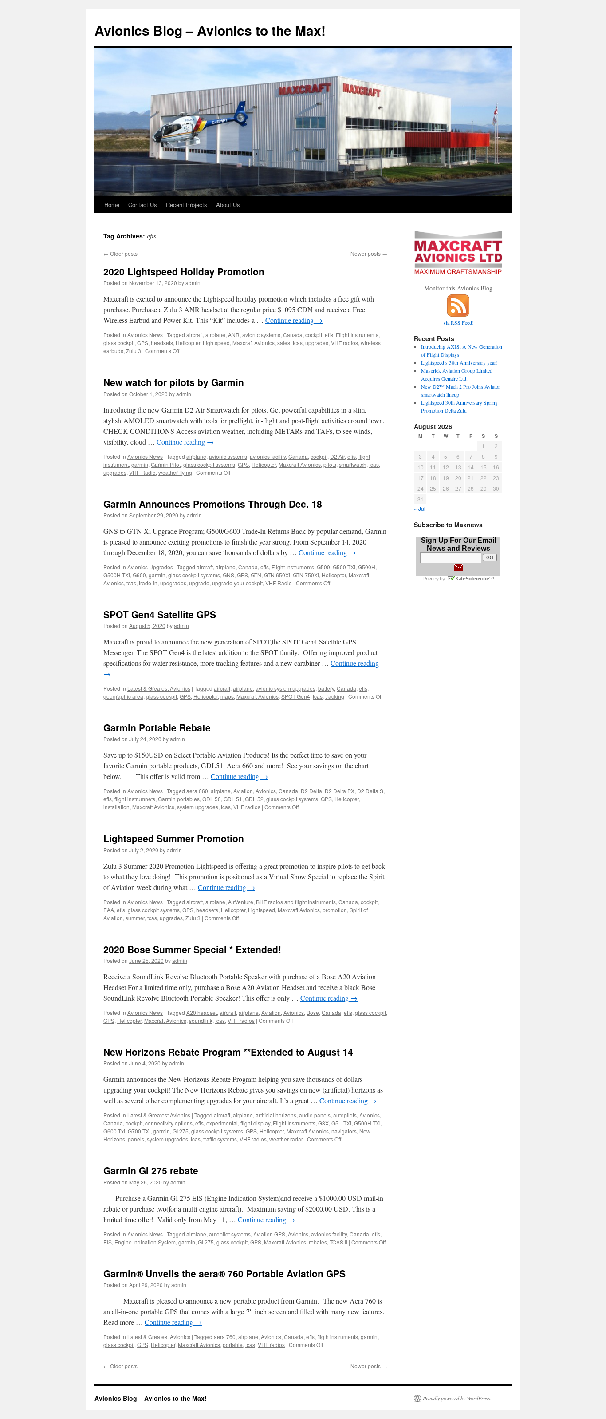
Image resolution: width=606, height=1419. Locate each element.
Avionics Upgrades (150, 567)
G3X (323, 1123)
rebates (318, 1242)
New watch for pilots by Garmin (173, 382)
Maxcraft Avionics (253, 342)
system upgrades (197, 807)
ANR (234, 334)
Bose (313, 1012)
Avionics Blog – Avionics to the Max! (210, 30)
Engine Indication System (145, 1242)
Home (111, 204)
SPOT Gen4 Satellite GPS (159, 614)
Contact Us (142, 204)
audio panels (315, 1115)
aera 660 (197, 791)
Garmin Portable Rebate (157, 727)
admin (193, 282)
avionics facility (268, 456)
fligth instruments (337, 1336)
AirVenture (240, 902)
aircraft (194, 334)
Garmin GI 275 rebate (150, 1170)
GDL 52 (254, 799)
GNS (228, 575)
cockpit (313, 334)
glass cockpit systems (209, 464)
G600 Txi (114, 1131)
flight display (255, 1123)
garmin (139, 464)
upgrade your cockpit (237, 583)
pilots (329, 464)
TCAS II (338, 1242)
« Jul (419, 508)
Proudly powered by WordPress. (457, 1398)
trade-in (148, 583)
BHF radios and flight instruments (296, 902)
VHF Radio (142, 472)
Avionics (266, 791)
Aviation (243, 791)
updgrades (173, 583)
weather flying (175, 472)
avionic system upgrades (285, 688)
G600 (139, 575)
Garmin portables (179, 799)
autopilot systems (230, 1234)
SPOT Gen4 (295, 696)
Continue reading (294, 320)
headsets (162, 342)
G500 (323, 567)
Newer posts (368, 253)
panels (136, 1139)
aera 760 (225, 1336)
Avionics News (145, 334)
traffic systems (220, 1139)
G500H (366, 567)
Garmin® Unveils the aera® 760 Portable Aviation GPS (224, 1273)
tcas (298, 342)
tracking (334, 696)
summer (135, 918)
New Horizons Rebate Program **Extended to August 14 (228, 1051)
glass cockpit (118, 342)
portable (233, 1344)
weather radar (286, 1139)
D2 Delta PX (339, 791)
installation (116, 807)
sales (283, 342)
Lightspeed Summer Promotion (173, 838)
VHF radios (344, 342)
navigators (344, 1131)
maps (227, 696)
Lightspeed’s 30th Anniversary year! (459, 362)
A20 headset (201, 1012)
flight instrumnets (134, 799)
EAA (108, 910)
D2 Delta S (370, 791)
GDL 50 (211, 799)
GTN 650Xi (277, 575)
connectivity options (169, 1123)
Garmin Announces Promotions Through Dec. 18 (212, 503)
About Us (228, 204)
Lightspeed (216, 342)
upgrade (199, 583)
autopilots (345, 1115)
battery (326, 688)
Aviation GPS (269, 1234)
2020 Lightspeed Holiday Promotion (183, 271)
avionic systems (261, 334)
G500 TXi (344, 567)
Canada (293, 334)
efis (329, 334)
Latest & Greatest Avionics (158, 688)
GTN (256, 575)
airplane (215, 334)
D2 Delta (311, 791)
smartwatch (352, 464)
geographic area (123, 696)
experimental (222, 1123)
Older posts (120, 253)
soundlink (200, 1020)
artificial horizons (276, 1115)
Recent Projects (186, 204)
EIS (107, 1242)
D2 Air (337, 456)
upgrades (316, 342)
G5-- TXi (341, 1123)
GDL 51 (233, 799)
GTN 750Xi (306, 575)
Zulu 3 (133, 350)
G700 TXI (139, 1131)
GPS (142, 342)
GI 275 (181, 1131)
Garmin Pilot (166, 464)
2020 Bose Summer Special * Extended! (192, 949)
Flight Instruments (357, 334)
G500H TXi (116, 575)
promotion (335, 910)
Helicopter (188, 342)
